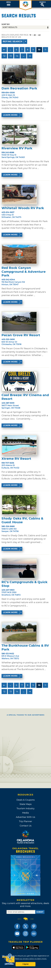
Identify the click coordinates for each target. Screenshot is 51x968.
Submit (39, 912)
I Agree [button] (25, 964)
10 (39, 49)
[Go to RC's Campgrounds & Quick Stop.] (19, 568)
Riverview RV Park (17, 148)
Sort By (6, 24)
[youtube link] (17, 934)
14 (17, 56)
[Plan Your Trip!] (8, 959)
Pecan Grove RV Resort (21, 335)
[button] (8, 4)
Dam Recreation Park (19, 88)
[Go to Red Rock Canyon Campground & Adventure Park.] (19, 254)
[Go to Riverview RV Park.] (19, 134)
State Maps (26, 804)
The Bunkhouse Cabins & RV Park (25, 647)
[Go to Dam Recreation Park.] (19, 74)
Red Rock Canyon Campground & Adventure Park (24, 271)
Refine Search (12, 41)
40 (39, 35)
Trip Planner (25, 821)
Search (42, 2)
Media (25, 812)
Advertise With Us (25, 817)
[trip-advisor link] (34, 934)
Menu (8, 2)
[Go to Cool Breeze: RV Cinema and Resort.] (19, 381)
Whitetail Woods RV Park (23, 208)
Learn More (10, 115)
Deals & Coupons (25, 800)
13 (11, 56)
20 (35, 35)
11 (45, 49)
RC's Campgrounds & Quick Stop (25, 584)
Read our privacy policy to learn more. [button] (31, 959)
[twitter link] (25, 926)
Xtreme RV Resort (16, 459)
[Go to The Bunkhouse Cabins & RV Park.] (19, 632)
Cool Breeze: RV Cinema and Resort (25, 397)
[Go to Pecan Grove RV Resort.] (19, 321)
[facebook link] (17, 926)
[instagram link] (25, 934)
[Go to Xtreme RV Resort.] (19, 445)
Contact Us (25, 825)
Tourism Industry (26, 808)
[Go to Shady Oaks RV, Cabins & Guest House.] (19, 505)
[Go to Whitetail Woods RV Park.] (19, 194)
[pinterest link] (34, 926)
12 (4, 56)
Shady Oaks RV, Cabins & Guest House (22, 520)
